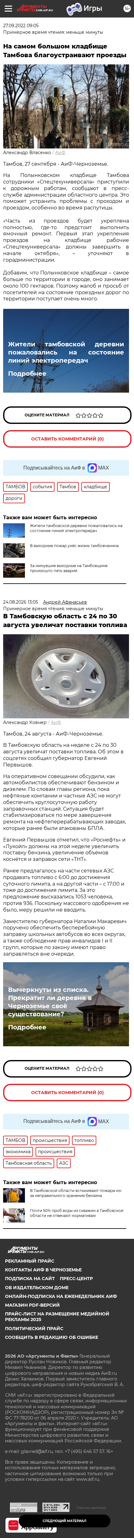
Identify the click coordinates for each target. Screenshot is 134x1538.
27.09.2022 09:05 (21, 25)
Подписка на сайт (30, 1278)
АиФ (60, 152)
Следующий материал (64, 1521)
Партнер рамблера (91, 1508)
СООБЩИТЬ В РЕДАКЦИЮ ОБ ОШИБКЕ (51, 1337)
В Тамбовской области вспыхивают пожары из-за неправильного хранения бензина (76, 1193)
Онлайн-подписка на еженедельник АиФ (61, 1296)
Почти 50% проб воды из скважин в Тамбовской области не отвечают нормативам (76, 1213)
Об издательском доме (37, 1287)
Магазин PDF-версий (32, 1305)
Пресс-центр (76, 1278)
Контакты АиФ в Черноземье (43, 1270)
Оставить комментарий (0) (67, 439)
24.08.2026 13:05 (20, 602)
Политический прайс (34, 1328)
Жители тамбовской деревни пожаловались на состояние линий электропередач (66, 352)
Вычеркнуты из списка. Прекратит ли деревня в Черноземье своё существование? (50, 1002)
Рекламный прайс (29, 1261)
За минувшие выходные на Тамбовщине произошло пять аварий (69, 568)
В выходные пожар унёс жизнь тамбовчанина (74, 545)
